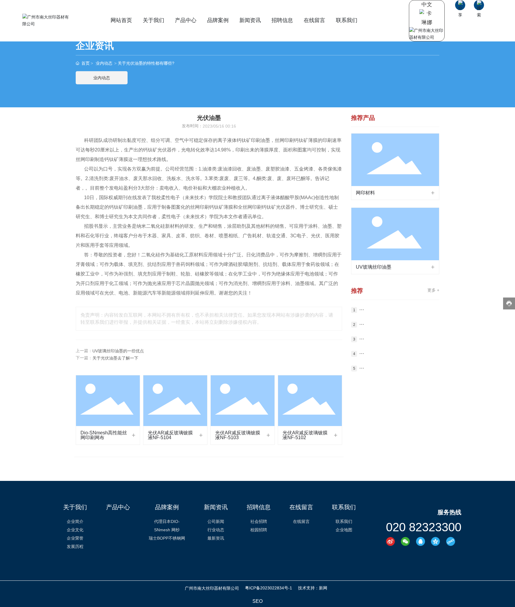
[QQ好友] (422, 541)
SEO (257, 601)
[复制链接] (452, 541)
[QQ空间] (437, 541)
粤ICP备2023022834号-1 (268, 588)
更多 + (433, 290)
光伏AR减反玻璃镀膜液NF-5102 (305, 435)
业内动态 (104, 63)
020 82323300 (423, 527)
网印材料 (365, 192)
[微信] (407, 541)
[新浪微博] (392, 541)
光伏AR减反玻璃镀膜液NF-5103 (237, 435)
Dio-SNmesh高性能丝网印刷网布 (103, 435)
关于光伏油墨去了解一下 (115, 358)
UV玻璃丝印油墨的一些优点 (118, 351)
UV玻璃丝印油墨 (373, 267)
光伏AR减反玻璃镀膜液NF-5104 (170, 435)
